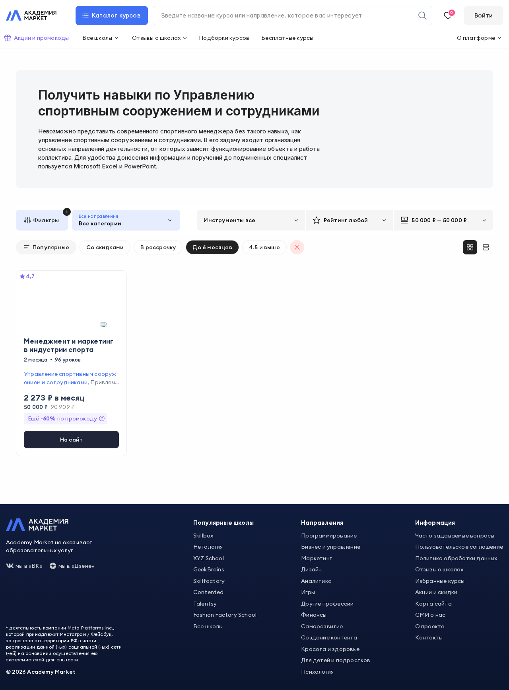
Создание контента (329, 637)
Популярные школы (223, 522)
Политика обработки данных (456, 558)
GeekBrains (208, 569)
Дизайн (311, 569)
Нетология (208, 546)
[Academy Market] (31, 15)
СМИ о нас (430, 614)
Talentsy (205, 603)
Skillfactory (209, 580)
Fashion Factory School (224, 614)
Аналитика (316, 580)
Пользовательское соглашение (459, 546)
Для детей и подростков (335, 660)
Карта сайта (433, 603)
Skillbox (203, 535)
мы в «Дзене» (76, 565)
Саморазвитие (322, 626)
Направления (322, 522)
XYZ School (208, 558)
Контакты (429, 637)
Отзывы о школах (439, 569)
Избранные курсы (440, 580)
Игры (308, 592)
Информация (435, 522)
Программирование (329, 535)
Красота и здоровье (330, 649)
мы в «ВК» (29, 565)
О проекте (430, 626)
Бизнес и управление (330, 546)
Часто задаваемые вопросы (455, 535)
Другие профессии (327, 603)
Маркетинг (316, 558)
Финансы (313, 614)
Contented (208, 592)
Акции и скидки (436, 592)
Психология (317, 671)
